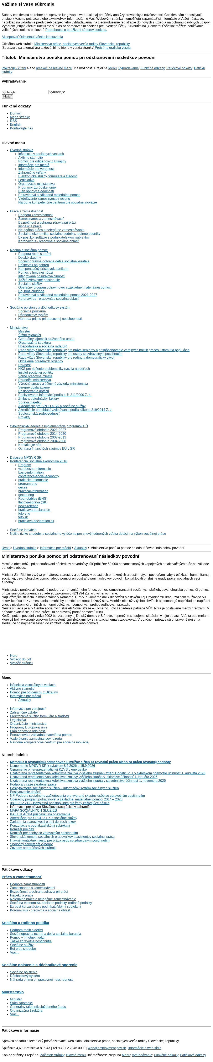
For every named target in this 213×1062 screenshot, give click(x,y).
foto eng (24, 513)
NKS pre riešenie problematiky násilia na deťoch (54, 368)
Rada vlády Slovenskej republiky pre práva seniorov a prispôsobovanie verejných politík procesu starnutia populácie (103, 350)
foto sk (23, 517)
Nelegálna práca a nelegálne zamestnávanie (51, 230)
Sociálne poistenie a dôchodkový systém (40, 307)
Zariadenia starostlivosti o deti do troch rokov (43, 821)
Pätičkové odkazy (179, 68)
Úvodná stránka (21, 150)
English (15, 124)
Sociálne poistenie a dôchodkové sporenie (39, 965)
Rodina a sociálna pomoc (29, 250)
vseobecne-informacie (34, 468)
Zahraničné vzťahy (32, 172)
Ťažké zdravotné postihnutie (39, 280)
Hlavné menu (76, 1055)
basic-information (31, 472)
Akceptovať (10, 37)
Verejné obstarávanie (34, 387)
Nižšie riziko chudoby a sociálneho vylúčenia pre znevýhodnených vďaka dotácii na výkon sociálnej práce (88, 533)
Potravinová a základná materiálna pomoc (49, 195)
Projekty (24, 417)
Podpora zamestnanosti (35, 215)
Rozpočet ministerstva (34, 380)
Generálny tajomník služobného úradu (46, 339)
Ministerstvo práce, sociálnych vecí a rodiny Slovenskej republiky (82, 44)
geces (22, 487)
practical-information (33, 491)
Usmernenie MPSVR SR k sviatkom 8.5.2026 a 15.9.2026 (52, 765)
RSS (13, 121)
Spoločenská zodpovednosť (39, 413)
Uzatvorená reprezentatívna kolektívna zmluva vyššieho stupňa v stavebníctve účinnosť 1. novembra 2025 (88, 780)
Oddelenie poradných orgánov (40, 361)
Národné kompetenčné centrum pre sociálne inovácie (57, 202)
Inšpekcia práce (30, 226)
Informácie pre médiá (33, 165)
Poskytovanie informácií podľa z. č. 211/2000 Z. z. (54, 395)
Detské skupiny (29, 257)
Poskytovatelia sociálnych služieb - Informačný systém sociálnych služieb (64, 788)
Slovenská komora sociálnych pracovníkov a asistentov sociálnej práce (62, 836)
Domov (15, 113)
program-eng (27, 483)
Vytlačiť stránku (21, 663)
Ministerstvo (19, 327)
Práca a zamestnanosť (26, 211)
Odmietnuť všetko (32, 37)
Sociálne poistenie (32, 311)
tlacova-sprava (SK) (32, 502)
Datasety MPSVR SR (26, 457)
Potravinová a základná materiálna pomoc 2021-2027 (57, 295)
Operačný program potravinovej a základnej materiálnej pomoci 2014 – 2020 (66, 799)
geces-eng (26, 495)
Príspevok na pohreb (33, 265)
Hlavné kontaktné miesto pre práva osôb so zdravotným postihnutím (59, 840)
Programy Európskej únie (37, 187)
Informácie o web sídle (144, 1048)
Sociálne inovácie (23, 530)
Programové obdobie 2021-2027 (42, 430)
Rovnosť (24, 365)
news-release (28, 506)
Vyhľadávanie (128, 68)
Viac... (14, 952)
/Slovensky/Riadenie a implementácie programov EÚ (49, 426)
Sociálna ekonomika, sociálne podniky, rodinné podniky (59, 233)
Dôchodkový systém (33, 315)
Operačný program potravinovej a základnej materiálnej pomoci (64, 287)
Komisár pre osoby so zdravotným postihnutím (44, 833)
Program (24, 465)
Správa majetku (29, 402)
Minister (24, 331)
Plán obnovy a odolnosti (36, 191)
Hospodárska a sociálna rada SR (42, 346)
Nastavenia (54, 37)
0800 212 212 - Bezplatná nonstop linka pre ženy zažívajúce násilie (59, 803)
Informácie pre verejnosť (36, 169)
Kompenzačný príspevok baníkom (43, 268)
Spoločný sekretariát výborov (31, 844)
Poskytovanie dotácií (33, 391)
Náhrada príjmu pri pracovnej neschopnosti (50, 318)
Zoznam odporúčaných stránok (33, 848)
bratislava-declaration (34, 510)
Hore (13, 655)
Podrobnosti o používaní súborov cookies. (76, 30)
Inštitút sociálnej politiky (35, 372)
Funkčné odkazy (152, 68)
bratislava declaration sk (36, 521)
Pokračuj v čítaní (14, 68)
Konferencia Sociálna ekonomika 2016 (38, 461)
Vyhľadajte (57, 92)
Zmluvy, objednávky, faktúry (38, 398)
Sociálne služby (30, 283)
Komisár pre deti (22, 829)
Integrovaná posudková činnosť (41, 276)
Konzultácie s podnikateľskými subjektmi (40, 825)
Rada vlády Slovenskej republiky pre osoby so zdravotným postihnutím (70, 354)
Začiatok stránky (52, 1055)
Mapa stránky (20, 117)
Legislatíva (26, 180)
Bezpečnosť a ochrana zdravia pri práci (47, 222)
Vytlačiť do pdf (20, 659)
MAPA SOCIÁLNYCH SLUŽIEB (33, 810)
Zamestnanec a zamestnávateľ (41, 218)
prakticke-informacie (33, 480)
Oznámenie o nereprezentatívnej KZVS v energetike (48, 769)
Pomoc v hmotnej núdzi (35, 272)
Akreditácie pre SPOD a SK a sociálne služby (51, 406)
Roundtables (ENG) (32, 498)
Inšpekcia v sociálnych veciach (41, 154)
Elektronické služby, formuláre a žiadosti (47, 176)
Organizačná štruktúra (34, 342)
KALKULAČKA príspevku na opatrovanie (40, 814)
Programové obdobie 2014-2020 (42, 433)
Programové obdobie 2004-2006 (42, 441)
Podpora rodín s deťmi (34, 254)
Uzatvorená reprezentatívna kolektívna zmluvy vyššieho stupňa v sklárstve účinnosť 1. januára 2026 (83, 777)
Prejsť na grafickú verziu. (113, 47)
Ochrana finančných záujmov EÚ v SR (46, 448)
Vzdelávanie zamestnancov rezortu (44, 198)
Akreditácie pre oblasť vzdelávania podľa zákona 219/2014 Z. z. (65, 410)
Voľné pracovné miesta (35, 376)
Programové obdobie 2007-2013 (42, 437)
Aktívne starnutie (30, 157)
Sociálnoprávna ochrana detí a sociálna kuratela (53, 261)
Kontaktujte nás (21, 128)
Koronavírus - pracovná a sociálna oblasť (48, 241)
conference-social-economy (38, 476)
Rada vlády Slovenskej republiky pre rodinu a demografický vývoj (66, 357)
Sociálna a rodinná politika (25, 923)
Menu (112, 68)
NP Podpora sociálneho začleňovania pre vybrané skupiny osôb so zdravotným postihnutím (77, 795)
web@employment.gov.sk (107, 1048)
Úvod (6, 548)
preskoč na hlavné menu (54, 68)
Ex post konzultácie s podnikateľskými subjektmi (53, 237)
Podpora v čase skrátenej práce (33, 784)
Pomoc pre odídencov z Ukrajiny (42, 161)
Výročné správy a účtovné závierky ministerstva (53, 383)
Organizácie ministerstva (36, 183)
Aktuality (80, 548)
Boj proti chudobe (31, 291)
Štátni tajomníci (29, 335)
